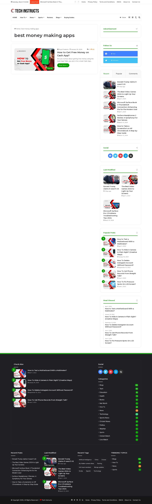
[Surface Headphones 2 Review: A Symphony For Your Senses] (109, 118)
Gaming (99, 463)
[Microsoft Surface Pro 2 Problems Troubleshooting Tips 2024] (111, 204)
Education (103, 392)
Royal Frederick (64, 49)
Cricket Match (105, 436)
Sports (40, 17)
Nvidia (81, 471)
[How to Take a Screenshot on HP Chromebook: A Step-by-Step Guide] (109, 129)
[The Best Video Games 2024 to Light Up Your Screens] (109, 95)
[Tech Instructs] (25, 10)
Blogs (58, 17)
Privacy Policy (92, 2)
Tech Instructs (47, 500)
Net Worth (103, 403)
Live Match (104, 440)
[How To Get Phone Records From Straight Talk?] (109, 274)
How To (22, 17)
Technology (104, 414)
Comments (133, 74)
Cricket (103, 459)
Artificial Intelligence (85, 459)
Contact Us (136, 2)
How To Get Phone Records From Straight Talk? (126, 273)
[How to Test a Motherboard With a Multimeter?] (109, 242)
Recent (106, 74)
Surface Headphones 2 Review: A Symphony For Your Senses (127, 117)
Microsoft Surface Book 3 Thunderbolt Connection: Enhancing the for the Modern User (70, 2)
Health (102, 396)
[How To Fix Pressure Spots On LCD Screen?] (109, 285)
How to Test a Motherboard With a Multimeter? (125, 241)
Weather (103, 429)
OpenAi (88, 471)
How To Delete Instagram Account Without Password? (125, 262)
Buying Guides (69, 17)
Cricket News (105, 421)
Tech (101, 389)
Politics (102, 425)
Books (102, 400)
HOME (15, 17)
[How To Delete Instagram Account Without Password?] (109, 263)
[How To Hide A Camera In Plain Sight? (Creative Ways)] (109, 253)
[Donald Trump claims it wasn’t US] (109, 85)
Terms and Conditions (107, 2)
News (32, 17)
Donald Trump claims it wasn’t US (24, 459)
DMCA (119, 2)
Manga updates (99, 467)
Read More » (63, 65)
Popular (119, 74)
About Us (126, 2)
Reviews (50, 17)
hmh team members (85, 467)
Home (84, 2)
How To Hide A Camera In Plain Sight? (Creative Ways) (127, 252)
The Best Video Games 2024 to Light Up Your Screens (126, 94)
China (96, 459)
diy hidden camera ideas (86, 463)
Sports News (104, 418)
